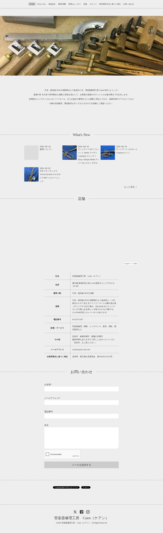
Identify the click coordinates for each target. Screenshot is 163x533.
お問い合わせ (128, 4)
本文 (46, 425)
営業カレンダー (74, 4)
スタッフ (93, 4)
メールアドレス (52, 398)
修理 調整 (62, 4)
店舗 (85, 4)
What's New (41, 4)
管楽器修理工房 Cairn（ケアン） (81, 518)
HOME (32, 4)
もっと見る (130, 187)
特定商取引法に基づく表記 (110, 4)
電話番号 (48, 411)
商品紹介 (52, 4)
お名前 (48, 384)
